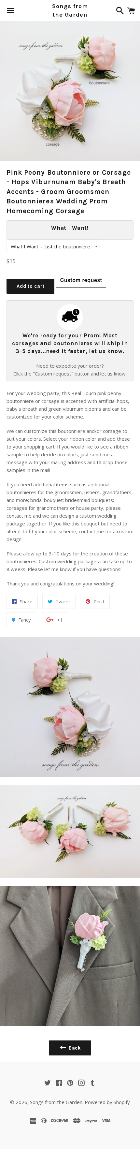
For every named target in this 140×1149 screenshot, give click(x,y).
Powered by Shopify (107, 1102)
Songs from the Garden (70, 10)
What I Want (24, 246)
